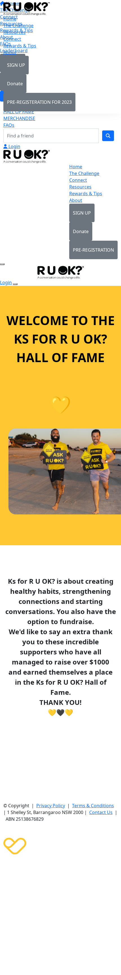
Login (13, 146)
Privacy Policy (50, 805)
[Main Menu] (2, 264)
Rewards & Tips (19, 46)
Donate (15, 84)
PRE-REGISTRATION (93, 250)
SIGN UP (16, 65)
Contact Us (101, 812)
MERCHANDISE (19, 118)
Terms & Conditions (93, 805)
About (9, 52)
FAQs (8, 125)
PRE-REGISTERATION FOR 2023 (39, 102)
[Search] (108, 135)
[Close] (15, 284)
